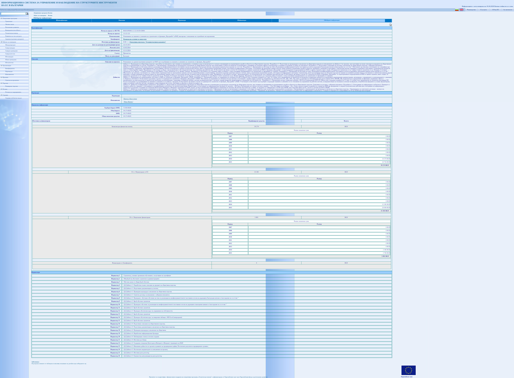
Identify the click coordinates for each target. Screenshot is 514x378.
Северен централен (11, 51)
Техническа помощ (11, 33)
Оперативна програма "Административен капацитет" (148, 42)
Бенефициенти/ (29, 9)
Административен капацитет (14, 39)
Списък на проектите (12, 80)
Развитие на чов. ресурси (13, 36)
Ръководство (471, 9)
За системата (507, 9)
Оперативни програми (10, 18)
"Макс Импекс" (128, 102)
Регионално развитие (12, 27)
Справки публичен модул (13, 98)
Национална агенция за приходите (135, 39)
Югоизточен (9, 62)
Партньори (8, 71)
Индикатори (241, 20)
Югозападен (9, 56)
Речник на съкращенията (13, 92)
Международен (10, 45)
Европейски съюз (406, 376)
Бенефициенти (10, 68)
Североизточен (10, 54)
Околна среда (9, 24)
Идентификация (61, 20)
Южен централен (10, 59)
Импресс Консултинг (130, 99)
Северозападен (10, 48)
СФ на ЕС (495, 9)
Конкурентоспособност (12, 30)
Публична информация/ (8, 9)
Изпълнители (9, 74)
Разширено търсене (11, 86)
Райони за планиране (9, 42)
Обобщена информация (332, 20)
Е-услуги (484, 9)
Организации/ (20, 9)
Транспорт (8, 21)
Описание (122, 20)
